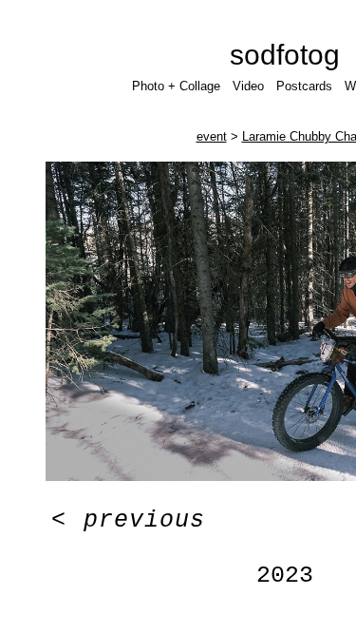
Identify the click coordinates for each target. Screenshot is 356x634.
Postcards (304, 86)
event (212, 136)
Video (248, 86)
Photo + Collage (176, 86)
